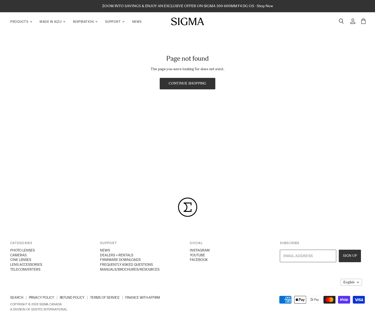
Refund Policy (72, 297)
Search (16, 297)
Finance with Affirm (142, 297)
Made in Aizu (51, 21)
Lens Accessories (26, 264)
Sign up (350, 256)
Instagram (199, 250)
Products (19, 21)
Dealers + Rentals (116, 255)
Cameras (18, 255)
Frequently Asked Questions (126, 264)
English (349, 282)
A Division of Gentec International (38, 309)
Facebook (199, 260)
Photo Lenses (22, 250)
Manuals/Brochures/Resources (129, 269)
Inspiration (84, 21)
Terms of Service (105, 297)
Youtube (197, 255)
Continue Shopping (187, 83)
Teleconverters (25, 269)
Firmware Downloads (120, 260)
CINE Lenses (20, 260)
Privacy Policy (41, 297)
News (137, 21)
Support (113, 21)
